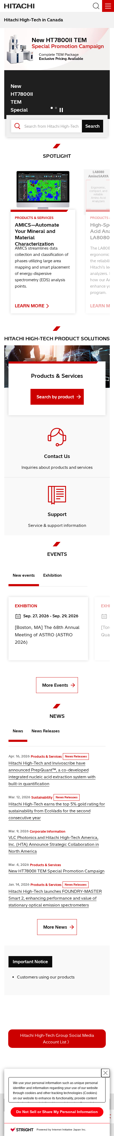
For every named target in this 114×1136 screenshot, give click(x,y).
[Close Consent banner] (105, 1073)
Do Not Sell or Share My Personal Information (57, 1112)
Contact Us (57, 456)
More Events (55, 685)
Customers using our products (45, 977)
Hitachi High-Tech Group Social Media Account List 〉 (57, 1038)
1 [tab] (52, 108)
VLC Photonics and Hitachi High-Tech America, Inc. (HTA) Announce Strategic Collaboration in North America (53, 844)
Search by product (55, 396)
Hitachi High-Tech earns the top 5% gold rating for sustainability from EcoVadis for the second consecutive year (56, 810)
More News (55, 927)
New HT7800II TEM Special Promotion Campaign (56, 871)
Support (57, 514)
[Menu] (108, 6)
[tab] (23, 576)
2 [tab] (56, 108)
